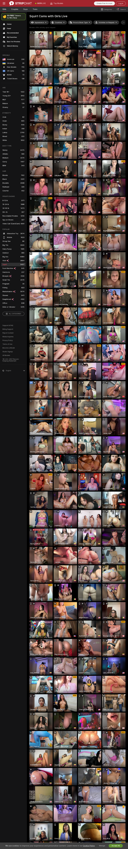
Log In (120, 3)
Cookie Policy (89, 846)
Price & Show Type (80, 22)
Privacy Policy (7, 340)
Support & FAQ (7, 325)
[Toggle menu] (4, 3)
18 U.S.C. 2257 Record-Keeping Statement (10, 360)
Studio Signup (7, 352)
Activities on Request (106, 22)
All (124, 22)
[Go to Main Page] (20, 3)
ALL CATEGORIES (15, 314)
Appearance (39, 22)
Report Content (8, 333)
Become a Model (8, 348)
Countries (58, 22)
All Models (6, 355)
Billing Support (7, 329)
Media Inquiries (8, 337)
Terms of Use (7, 344)
